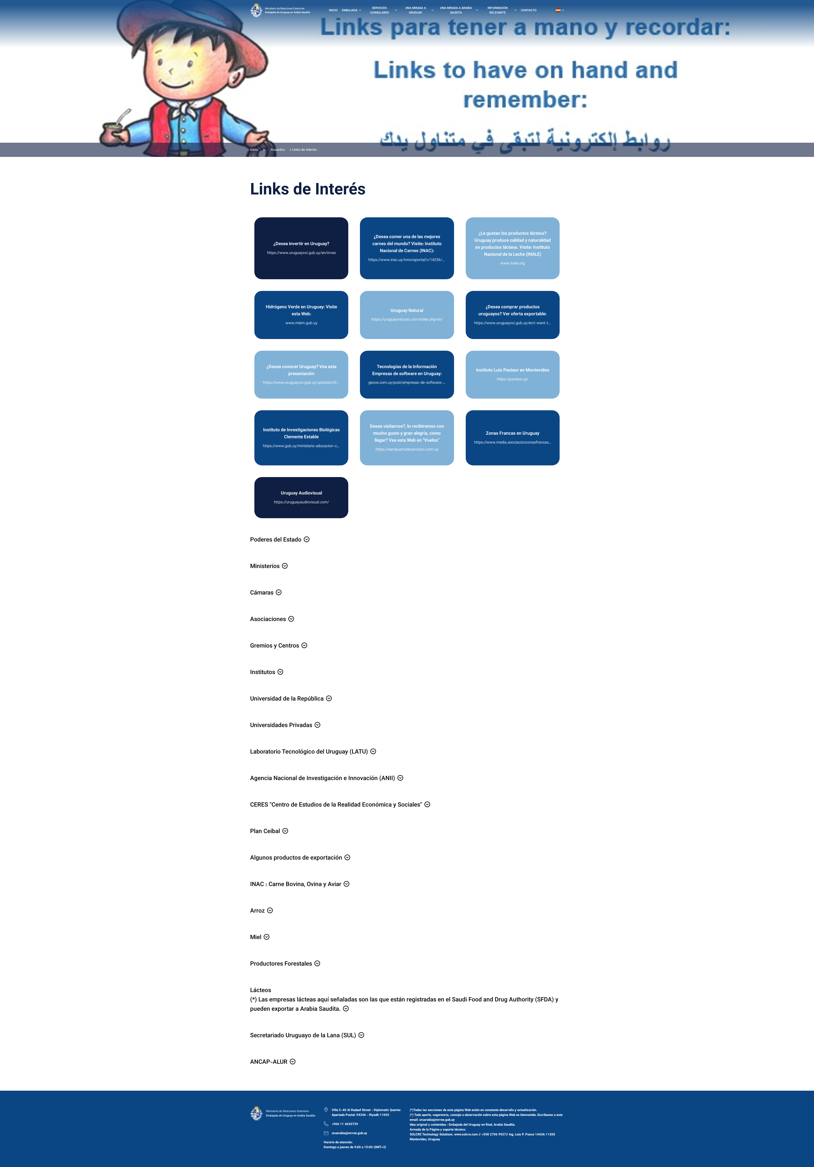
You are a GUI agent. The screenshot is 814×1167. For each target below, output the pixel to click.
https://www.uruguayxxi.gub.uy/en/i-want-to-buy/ (512, 323)
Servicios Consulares (379, 10)
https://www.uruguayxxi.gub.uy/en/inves (301, 253)
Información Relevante (498, 10)
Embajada (349, 10)
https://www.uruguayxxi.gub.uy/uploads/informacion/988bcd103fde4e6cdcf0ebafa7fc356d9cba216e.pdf (301, 383)
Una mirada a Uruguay (415, 10)
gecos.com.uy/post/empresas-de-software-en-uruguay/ (406, 383)
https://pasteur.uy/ (512, 379)
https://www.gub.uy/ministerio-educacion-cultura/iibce (301, 446)
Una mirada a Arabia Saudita (456, 10)
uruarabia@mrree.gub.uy (349, 1133)
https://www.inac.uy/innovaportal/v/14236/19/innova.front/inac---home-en (406, 260)
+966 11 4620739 (345, 1124)
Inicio (333, 10)
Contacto (529, 10)
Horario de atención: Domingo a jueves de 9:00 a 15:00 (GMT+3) (355, 1145)
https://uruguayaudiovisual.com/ (301, 502)
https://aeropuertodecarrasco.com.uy (407, 450)
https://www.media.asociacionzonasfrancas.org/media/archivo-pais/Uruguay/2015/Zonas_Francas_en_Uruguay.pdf (512, 443)
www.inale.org (512, 264)
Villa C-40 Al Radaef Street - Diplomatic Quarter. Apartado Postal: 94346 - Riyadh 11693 (366, 1113)
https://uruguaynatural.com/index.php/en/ (407, 320)
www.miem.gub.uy (301, 323)
